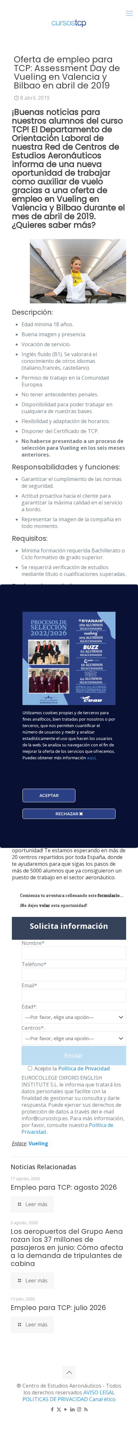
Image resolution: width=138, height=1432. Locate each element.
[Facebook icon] (52, 1409)
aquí (91, 758)
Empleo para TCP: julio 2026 (58, 1307)
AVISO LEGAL (99, 1392)
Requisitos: (29, 538)
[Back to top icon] (69, 1372)
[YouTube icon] (65, 1409)
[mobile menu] (129, 12)
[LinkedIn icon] (72, 1409)
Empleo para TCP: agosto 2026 (64, 1187)
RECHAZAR (67, 813)
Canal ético (102, 1399)
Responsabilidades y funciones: (66, 467)
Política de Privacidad (83, 1068)
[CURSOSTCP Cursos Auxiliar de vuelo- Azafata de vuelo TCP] (69, 22)
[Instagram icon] (79, 1409)
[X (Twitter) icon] (58, 1409)
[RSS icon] (85, 1409)
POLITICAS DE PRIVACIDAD (55, 1399)
